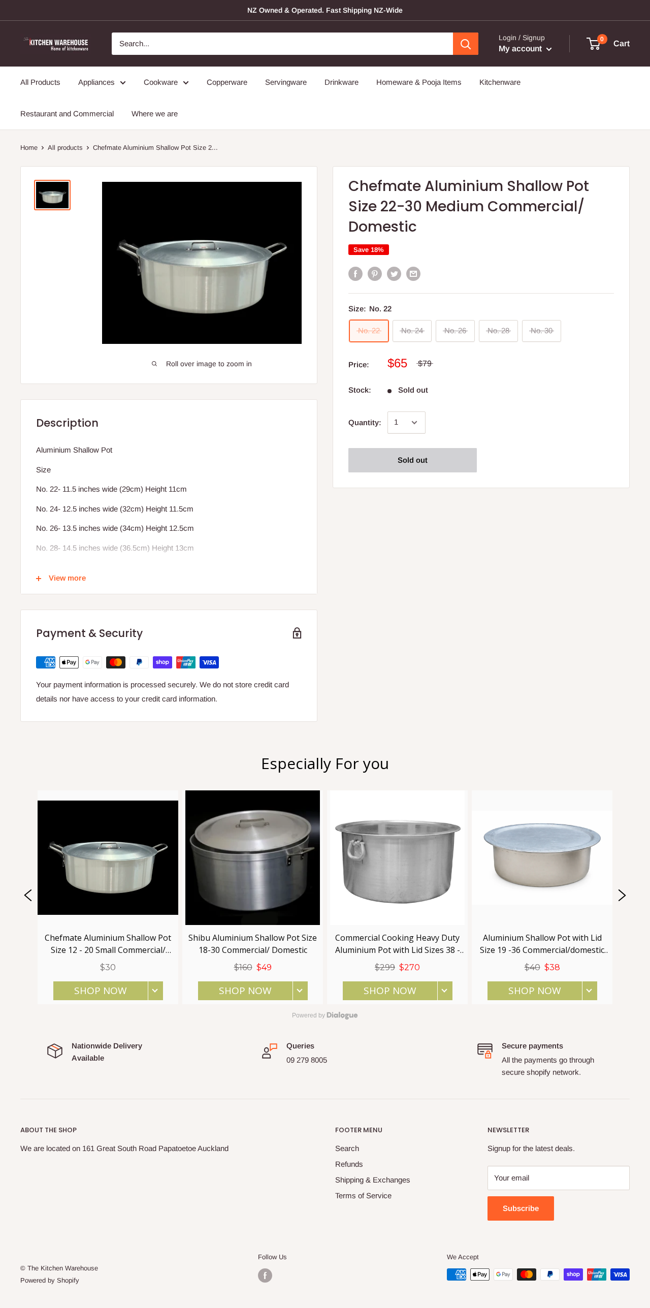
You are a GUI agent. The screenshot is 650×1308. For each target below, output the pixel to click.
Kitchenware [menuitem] (500, 82)
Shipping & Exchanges (372, 1179)
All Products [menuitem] (40, 82)
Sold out (413, 460)
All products (65, 147)
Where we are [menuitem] (155, 113)
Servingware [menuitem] (286, 82)
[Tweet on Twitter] (394, 273)
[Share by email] (413, 273)
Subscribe (521, 1208)
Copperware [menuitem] (227, 82)
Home (29, 147)
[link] (108, 897)
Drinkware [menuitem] (341, 82)
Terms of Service (363, 1195)
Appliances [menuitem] (96, 82)
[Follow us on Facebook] (265, 1275)
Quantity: (364, 422)
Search (347, 1148)
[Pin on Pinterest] (375, 273)
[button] (28, 897)
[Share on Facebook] (355, 273)
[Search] (465, 44)
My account (521, 48)
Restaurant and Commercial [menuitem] (67, 113)
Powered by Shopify (49, 1280)
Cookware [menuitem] (161, 82)
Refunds (349, 1164)
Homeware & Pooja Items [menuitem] (419, 82)
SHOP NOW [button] (100, 991)
